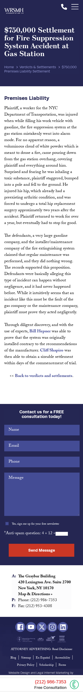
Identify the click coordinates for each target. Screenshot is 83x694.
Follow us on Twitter (42, 627)
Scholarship (46, 665)
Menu (75, 7)
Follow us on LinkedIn (63, 627)
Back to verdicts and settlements (43, 376)
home (9, 67)
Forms (62, 665)
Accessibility (62, 658)
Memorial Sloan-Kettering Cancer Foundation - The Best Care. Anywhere (26, 639)
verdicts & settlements (38, 67)
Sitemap (26, 658)
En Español (43, 658)
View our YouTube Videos (31, 627)
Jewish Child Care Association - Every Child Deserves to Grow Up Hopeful (40, 639)
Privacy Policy (25, 665)
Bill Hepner (40, 331)
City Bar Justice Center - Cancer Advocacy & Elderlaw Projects (62, 639)
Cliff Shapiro (51, 350)
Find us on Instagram (52, 627)
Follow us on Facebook (20, 627)
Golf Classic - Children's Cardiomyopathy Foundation (51, 639)
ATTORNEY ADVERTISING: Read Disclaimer (41, 649)
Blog (13, 658)
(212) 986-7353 (64, 7)
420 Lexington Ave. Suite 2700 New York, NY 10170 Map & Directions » (44, 589)
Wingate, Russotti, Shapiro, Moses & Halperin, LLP (13, 7)
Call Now (74, 684)
